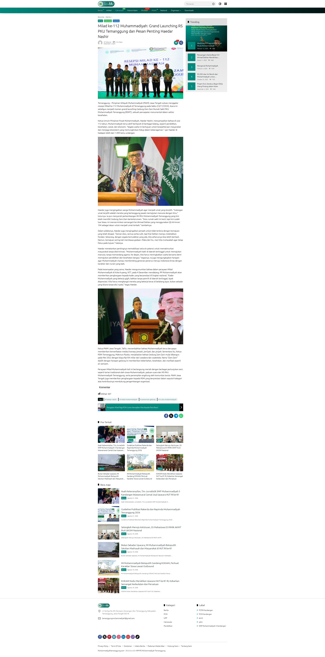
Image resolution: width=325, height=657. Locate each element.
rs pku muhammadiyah (168, 399)
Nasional (116, 21)
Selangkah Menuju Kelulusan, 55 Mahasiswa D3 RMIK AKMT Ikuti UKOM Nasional (169, 447)
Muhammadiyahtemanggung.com (111, 650)
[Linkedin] (123, 637)
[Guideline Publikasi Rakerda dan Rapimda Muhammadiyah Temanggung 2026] (140, 434)
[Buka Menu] (225, 3)
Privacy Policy (103, 646)
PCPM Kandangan (206, 610)
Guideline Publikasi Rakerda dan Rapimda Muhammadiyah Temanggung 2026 (139, 447)
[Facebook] (166, 416)
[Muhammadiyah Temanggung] (106, 3)
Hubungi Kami (172, 646)
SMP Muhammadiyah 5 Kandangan (212, 626)
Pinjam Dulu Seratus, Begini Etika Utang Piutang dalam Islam (210, 85)
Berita (100, 21)
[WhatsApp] (181, 416)
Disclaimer (128, 646)
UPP (165, 618)
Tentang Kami (186, 646)
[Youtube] (128, 637)
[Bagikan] (181, 43)
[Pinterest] (109, 637)
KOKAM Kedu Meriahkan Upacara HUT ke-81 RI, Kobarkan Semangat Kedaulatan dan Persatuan (169, 476)
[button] (213, 4)
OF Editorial (107, 42)
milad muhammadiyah (129, 399)
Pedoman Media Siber (156, 646)
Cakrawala (108, 21)
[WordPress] (114, 637)
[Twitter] (171, 416)
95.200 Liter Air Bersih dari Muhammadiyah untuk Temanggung (207, 75)
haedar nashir (112, 399)
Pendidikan (168, 626)
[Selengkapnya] (129, 605)
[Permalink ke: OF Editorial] (101, 42)
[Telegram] (176, 416)
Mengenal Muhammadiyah (207, 66)
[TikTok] (137, 637)
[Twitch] (133, 637)
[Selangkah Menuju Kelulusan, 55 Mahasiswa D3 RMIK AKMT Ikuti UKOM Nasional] (169, 434)
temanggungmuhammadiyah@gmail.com (118, 618)
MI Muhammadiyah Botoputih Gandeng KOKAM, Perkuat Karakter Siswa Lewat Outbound (139, 476)
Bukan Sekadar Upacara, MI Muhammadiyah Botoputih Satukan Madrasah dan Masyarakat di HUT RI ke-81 (111, 476)
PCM (165, 614)
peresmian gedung (148, 399)
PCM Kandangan (205, 614)
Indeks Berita (140, 646)
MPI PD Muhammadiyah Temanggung (150, 650)
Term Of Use (116, 646)
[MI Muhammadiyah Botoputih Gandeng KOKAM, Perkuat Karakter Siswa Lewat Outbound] (140, 462)
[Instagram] (119, 637)
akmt (201, 618)
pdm (200, 622)
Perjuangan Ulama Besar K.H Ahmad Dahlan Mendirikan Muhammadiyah (208, 56)
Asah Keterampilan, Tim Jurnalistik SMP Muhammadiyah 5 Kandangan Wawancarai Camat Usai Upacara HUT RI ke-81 (111, 448)
